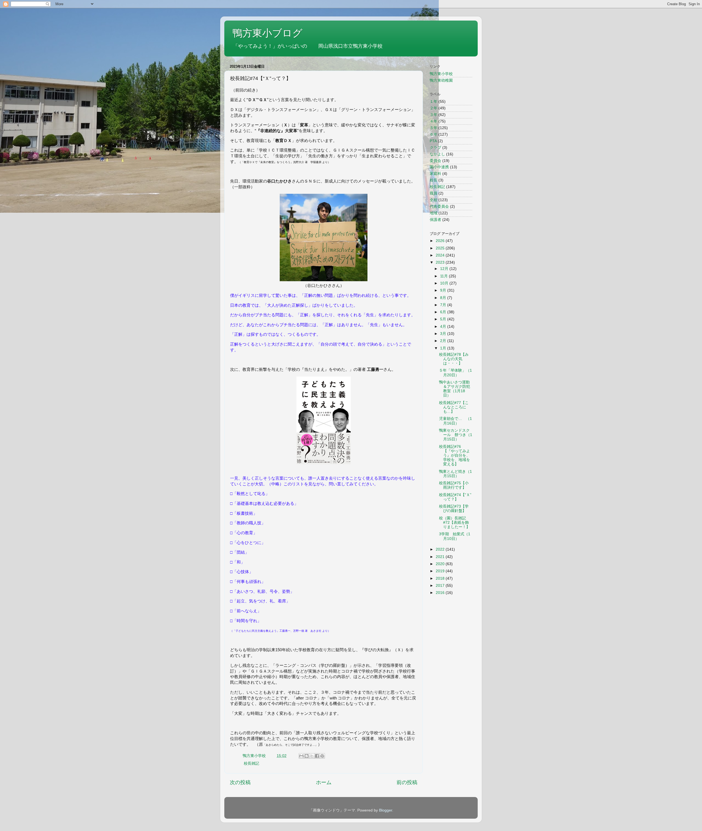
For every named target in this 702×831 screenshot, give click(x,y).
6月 (443, 312)
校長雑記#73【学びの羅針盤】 (454, 508)
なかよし (437, 154)
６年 (433, 134)
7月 (443, 305)
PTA (433, 141)
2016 (441, 593)
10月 (444, 283)
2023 (441, 262)
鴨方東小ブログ (267, 33)
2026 (441, 241)
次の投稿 (240, 782)
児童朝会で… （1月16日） (455, 421)
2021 (441, 557)
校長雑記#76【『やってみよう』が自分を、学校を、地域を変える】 (454, 455)
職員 (433, 193)
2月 (443, 341)
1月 (443, 348)
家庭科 (435, 174)
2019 (441, 571)
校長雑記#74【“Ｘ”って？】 (455, 497)
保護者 (435, 220)
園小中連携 (439, 167)
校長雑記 (251, 763)
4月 (443, 327)
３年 (433, 115)
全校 (433, 200)
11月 (444, 276)
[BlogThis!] (306, 756)
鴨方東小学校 (441, 74)
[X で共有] (312, 756)
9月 (443, 290)
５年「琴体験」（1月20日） (455, 372)
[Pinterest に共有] (322, 756)
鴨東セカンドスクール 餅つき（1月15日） (455, 434)
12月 (444, 269)
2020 (441, 564)
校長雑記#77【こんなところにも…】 (454, 407)
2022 (441, 549)
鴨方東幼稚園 (441, 80)
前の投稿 (407, 782)
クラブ (435, 148)
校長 (433, 180)
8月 (443, 298)
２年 (433, 108)
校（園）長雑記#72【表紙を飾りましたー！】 (454, 522)
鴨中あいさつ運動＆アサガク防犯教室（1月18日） (454, 389)
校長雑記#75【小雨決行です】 (454, 485)
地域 (433, 213)
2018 (441, 578)
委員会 (435, 161)
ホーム (324, 782)
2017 (441, 586)
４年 (433, 121)
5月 (443, 319)
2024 (441, 255)
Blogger (385, 810)
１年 (433, 101)
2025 (441, 248)
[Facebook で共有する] (317, 756)
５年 (433, 128)
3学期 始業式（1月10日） (454, 536)
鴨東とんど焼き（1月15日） (455, 473)
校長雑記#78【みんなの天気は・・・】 (454, 358)
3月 (443, 334)
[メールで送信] (301, 756)
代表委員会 (439, 206)
